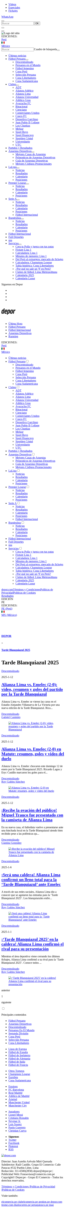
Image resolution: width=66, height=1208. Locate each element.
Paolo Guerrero (17, 1127)
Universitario (22, 141)
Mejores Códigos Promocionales (33, 163)
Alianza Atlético (24, 90)
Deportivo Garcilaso (26, 119)
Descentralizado (24, 61)
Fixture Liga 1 (23, 249)
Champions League (19, 1074)
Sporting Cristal (24, 138)
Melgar (19, 128)
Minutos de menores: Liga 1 (31, 256)
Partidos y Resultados (20, 147)
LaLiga (12, 166)
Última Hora (15, 323)
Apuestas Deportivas (20, 151)
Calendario (21, 176)
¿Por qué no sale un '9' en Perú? (33, 268)
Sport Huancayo (24, 135)
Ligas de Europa (17, 1048)
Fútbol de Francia (18, 1064)
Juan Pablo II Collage (27, 122)
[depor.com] (8, 317)
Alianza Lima (23, 93)
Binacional (21, 106)
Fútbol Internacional (26, 214)
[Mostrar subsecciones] (27, 59)
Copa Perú (21, 71)
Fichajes (13, 10)
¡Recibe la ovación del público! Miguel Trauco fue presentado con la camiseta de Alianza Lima (32, 815)
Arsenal (12, 1099)
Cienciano (21, 109)
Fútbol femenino (24, 68)
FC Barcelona (16, 1089)
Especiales (14, 7)
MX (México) (9, 614)
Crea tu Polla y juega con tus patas (34, 246)
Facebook (13, 1143)
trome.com (7, 1204)
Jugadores (14, 1111)
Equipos (13, 1086)
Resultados (21, 173)
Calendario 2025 (24, 275)
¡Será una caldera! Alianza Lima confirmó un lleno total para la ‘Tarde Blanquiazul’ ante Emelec (31, 879)
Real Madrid (15, 1092)
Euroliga (13, 1077)
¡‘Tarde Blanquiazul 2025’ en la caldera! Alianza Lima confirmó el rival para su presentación (32, 944)
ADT (18, 87)
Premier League (17, 182)
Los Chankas (22, 125)
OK (37, 23)
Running (13, 336)
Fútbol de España (18, 1052)
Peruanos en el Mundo (27, 65)
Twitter (12, 1139)
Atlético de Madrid (18, 1096)
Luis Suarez (15, 1124)
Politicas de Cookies (24, 592)
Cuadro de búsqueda (45, 49)
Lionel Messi (15, 1114)
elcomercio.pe (9, 1201)
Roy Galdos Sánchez (13, 781)
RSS (11, 1149)
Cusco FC (21, 116)
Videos (12, 4)
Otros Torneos (16, 1070)
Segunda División (18, 1033)
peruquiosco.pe (39, 1204)
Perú (4, 39)
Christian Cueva (17, 1130)
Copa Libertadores (25, 77)
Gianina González (11, 842)
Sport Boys (21, 131)
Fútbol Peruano (17, 58)
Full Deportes (16, 236)
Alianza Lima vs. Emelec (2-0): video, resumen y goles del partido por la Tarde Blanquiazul (32, 689)
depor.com (7, 589)
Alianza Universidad (26, 96)
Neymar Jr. (14, 1121)
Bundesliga (14, 217)
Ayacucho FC (23, 103)
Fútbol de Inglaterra (19, 1055)
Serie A (12, 198)
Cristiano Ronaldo (18, 1117)
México (5, 45)
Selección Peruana (25, 74)
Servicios (13, 243)
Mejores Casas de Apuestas (30, 154)
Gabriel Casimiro (10, 717)
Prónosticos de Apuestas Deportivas (35, 157)
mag (51, 1204)
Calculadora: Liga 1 (26, 252)
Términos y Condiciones (26, 589)
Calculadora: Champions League (33, 262)
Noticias (20, 170)
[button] (33, 602)
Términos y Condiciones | (15, 1186)
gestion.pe (44, 1201)
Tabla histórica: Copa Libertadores (34, 265)
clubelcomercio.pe (28, 1201)
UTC (18, 144)
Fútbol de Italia (16, 1061)
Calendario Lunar (25, 278)
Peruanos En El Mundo (21, 1030)
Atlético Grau (23, 100)
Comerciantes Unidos (27, 112)
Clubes (12, 84)
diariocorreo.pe (22, 1204)
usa (10, 240)
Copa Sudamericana (26, 81)
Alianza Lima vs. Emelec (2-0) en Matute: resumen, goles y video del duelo (32, 754)
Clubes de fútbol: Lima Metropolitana (36, 271)
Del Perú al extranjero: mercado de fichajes (39, 259)
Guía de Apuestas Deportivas (31, 160)
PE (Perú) (6, 608)
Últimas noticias (17, 55)
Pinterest (13, 1146)
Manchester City (17, 1105)
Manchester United (19, 1102)
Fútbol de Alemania (19, 1058)
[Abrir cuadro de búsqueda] (2, 20)
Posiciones (21, 179)
